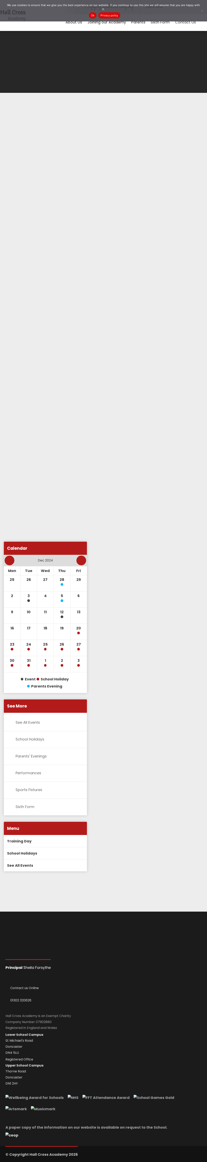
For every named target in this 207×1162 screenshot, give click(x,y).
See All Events (28, 722)
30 (12, 660)
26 (62, 644)
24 (28, 644)
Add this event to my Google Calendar (45, 547)
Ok (93, 15)
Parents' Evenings (31, 756)
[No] (202, 11)
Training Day (19, 841)
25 (45, 644)
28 (62, 579)
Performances (28, 772)
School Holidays (30, 739)
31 (29, 660)
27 (78, 644)
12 (62, 611)
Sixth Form (25, 806)
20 (78, 628)
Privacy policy (109, 15)
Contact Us (185, 22)
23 (12, 644)
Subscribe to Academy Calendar (40, 510)
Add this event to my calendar (39, 529)
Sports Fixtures (29, 789)
